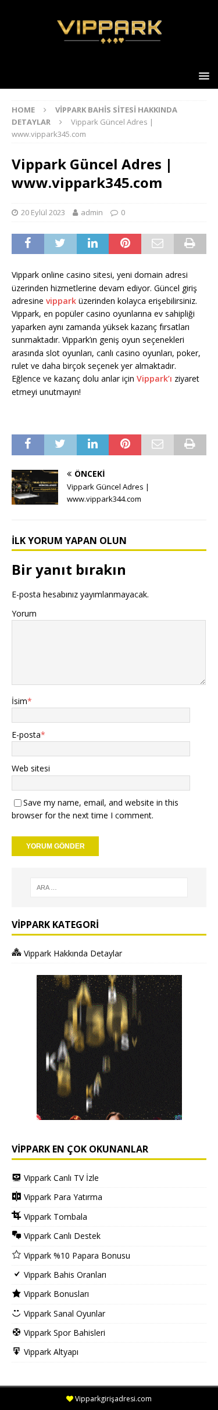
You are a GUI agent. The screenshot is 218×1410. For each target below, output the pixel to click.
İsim (19, 700)
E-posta (26, 734)
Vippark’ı (155, 378)
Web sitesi (31, 768)
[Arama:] (109, 887)
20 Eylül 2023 (43, 212)
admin (92, 212)
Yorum (24, 613)
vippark (61, 300)
